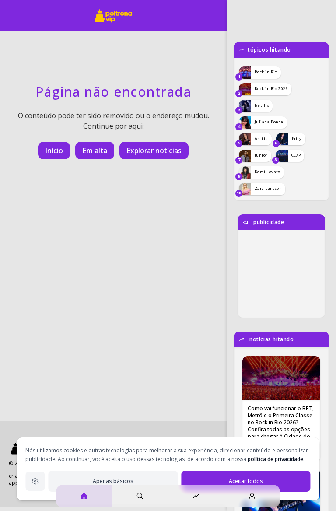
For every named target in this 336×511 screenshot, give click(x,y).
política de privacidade (275, 459)
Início (54, 150)
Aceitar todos (246, 481)
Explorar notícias (154, 150)
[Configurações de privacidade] (35, 481)
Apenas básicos (113, 481)
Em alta (94, 150)
